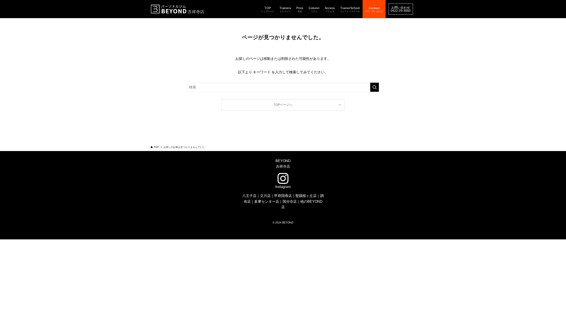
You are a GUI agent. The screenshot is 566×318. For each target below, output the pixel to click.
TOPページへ (282, 104)
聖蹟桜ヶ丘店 (306, 196)
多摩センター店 (266, 201)
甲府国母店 (283, 196)
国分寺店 (290, 201)
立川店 (265, 196)
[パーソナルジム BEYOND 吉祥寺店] (178, 9)
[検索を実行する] (374, 87)
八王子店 (249, 196)
